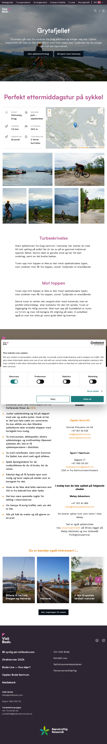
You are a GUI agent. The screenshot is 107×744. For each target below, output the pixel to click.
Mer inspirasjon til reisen (53, 612)
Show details (93, 391)
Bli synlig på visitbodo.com (18, 652)
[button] (27, 169)
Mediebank (9, 682)
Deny (53, 399)
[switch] (40, 382)
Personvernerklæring (65, 670)
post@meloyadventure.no (79, 506)
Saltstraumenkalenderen (68, 664)
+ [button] (49, 110)
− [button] (49, 114)
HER (32, 408)
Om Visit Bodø (61, 651)
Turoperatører (23, 2)
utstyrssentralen (71, 527)
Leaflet (67, 147)
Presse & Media (57, 2)
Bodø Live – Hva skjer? (16, 667)
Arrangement (40, 2)
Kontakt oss (60, 658)
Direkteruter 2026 (13, 659)
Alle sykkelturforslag (38, 54)
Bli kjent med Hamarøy (68, 54)
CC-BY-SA (100, 147)
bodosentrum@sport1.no (79, 466)
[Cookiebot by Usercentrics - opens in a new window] (92, 343)
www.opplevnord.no (80, 437)
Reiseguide (7, 2)
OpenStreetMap (83, 147)
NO (95, 2)
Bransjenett (84, 2)
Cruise (72, 2)
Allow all (87, 399)
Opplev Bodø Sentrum (15, 674)
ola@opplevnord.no (79, 434)
